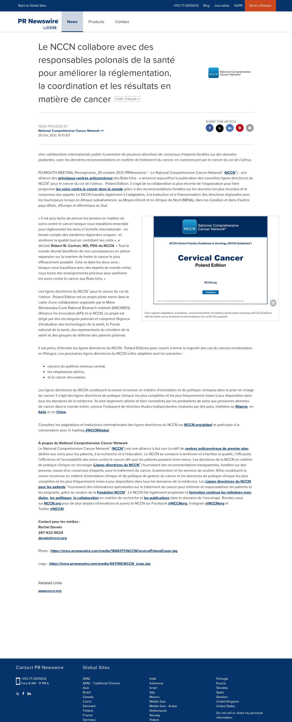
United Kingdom (227, 701)
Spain (220, 692)
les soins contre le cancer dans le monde (89, 189)
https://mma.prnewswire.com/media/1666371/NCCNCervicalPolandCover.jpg (114, 550)
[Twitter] (18, 693)
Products (96, 22)
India (152, 678)
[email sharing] (250, 128)
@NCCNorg (177, 503)
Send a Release (260, 5)
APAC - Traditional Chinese (101, 683)
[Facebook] (23, 693)
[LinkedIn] (29, 693)
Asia (86, 687)
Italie (42, 412)
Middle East (157, 701)
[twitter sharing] (220, 128)
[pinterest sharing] (240, 128)
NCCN (230, 172)
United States (225, 706)
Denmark (89, 706)
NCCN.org (52, 503)
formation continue (204, 492)
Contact (122, 22)
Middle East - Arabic (163, 706)
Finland (88, 710)
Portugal (222, 678)
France (88, 715)
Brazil (87, 692)
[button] (210, 260)
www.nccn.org (49, 590)
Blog (206, 5)
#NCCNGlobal (97, 430)
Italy (152, 692)
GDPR (238, 5)
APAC (86, 678)
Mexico (154, 697)
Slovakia (222, 687)
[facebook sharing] (210, 128)
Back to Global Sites (32, 5)
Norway (154, 715)
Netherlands (158, 710)
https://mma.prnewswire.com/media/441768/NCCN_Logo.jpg (99, 563)
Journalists (221, 5)
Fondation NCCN (111, 492)
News (72, 22)
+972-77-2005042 (34, 678)
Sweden (222, 697)
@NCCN (57, 508)
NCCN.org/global (198, 424)
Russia (221, 683)
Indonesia (156, 683)
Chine (61, 412)
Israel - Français (126, 98)
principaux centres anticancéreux (85, 178)
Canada (88, 697)
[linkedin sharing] (230, 128)
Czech (87, 701)
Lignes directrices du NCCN (116, 465)
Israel (153, 687)
